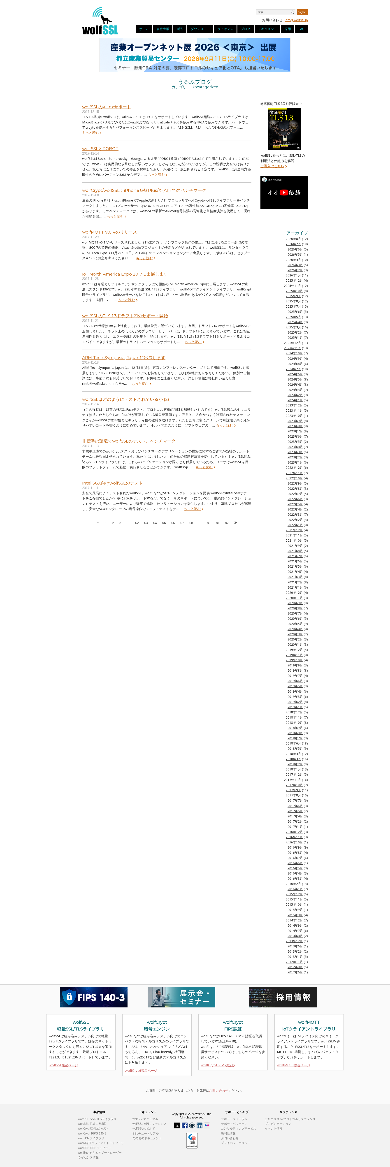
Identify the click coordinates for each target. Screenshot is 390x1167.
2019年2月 (295, 702)
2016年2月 (293, 884)
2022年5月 (295, 504)
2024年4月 (295, 384)
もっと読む (90, 133)
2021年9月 (295, 546)
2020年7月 (295, 613)
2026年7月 (293, 244)
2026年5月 (295, 254)
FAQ (301, 29)
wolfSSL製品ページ (63, 1065)
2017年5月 (295, 811)
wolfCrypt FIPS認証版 (218, 1065)
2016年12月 (294, 832)
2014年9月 (295, 925)
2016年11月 (294, 837)
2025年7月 (293, 306)
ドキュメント (267, 29)
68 (191, 523)
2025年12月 (294, 280)
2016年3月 (295, 878)
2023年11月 (294, 410)
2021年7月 (295, 556)
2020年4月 (295, 629)
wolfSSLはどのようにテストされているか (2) (125, 399)
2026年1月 (293, 275)
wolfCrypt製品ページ (141, 1071)
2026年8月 (293, 239)
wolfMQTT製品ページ (293, 1065)
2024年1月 (295, 400)
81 (218, 523)
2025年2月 (295, 332)
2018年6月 (293, 743)
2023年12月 (294, 405)
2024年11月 (292, 348)
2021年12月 (294, 530)
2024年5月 (295, 379)
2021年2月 (295, 582)
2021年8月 (295, 551)
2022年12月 (294, 467)
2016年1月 (295, 889)
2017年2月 (295, 821)
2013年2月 (295, 951)
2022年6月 (295, 499)
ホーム (144, 29)
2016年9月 (295, 847)
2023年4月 (295, 447)
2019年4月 (295, 691)
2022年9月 (295, 483)
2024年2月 (295, 395)
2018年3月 (293, 759)
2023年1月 (295, 462)
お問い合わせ (218, 1090)
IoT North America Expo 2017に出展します (125, 274)
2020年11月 (294, 598)
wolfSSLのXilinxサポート (106, 106)
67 (182, 523)
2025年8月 (293, 301)
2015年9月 (295, 910)
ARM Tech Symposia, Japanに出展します (123, 357)
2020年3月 (295, 634)
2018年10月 (294, 722)
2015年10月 (294, 904)
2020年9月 (295, 603)
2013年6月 (295, 946)
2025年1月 (295, 337)
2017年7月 (295, 800)
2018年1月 (293, 769)
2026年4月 (293, 260)
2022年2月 (295, 520)
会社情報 (162, 29)
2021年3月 (295, 577)
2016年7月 (295, 858)
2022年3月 (295, 514)
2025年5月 (293, 317)
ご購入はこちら (272, 166)
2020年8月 (295, 608)
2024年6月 (295, 374)
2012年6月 (295, 972)
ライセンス (225, 29)
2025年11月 (292, 286)
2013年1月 (295, 956)
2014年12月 (294, 920)
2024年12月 (292, 343)
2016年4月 (295, 873)
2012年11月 (294, 962)
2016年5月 (295, 868)
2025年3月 (293, 327)
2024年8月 (295, 364)
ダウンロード (200, 29)
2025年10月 (294, 291)
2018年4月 (293, 754)
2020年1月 (295, 644)
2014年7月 (295, 931)
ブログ (245, 29)
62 (137, 523)
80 (209, 523)
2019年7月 (295, 675)
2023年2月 (295, 457)
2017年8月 (293, 795)
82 (227, 523)
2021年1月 (295, 587)
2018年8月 (295, 733)
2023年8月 (295, 426)
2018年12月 (294, 712)
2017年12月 (294, 774)
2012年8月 (295, 967)
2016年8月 (295, 852)
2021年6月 (295, 561)
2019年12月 (294, 650)
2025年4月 (295, 322)
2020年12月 (294, 592)
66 (173, 523)
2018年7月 (295, 738)
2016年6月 (295, 863)
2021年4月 (295, 571)
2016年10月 (294, 842)
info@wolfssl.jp (296, 20)
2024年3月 (295, 390)
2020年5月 (295, 624)
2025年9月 (293, 296)
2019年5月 (295, 686)
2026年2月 (295, 270)
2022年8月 (295, 488)
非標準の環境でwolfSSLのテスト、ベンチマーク (129, 441)
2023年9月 (295, 421)
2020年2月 (295, 639)
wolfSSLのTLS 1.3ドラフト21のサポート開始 (125, 315)
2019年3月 (295, 696)
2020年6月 (295, 618)
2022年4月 (295, 509)
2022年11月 (294, 473)
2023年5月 (295, 441)
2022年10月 (294, 478)
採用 (288, 29)
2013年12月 (294, 941)
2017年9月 (293, 790)
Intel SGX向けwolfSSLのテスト (112, 483)
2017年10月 (294, 785)
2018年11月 (294, 717)
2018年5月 (295, 748)
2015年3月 (295, 915)
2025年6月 (295, 311)
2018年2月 (295, 764)
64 (155, 523)
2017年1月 (295, 826)
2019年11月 (294, 655)
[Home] (100, 20)
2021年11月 (294, 535)
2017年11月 (292, 780)
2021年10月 (294, 540)
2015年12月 (294, 894)
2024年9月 (295, 358)
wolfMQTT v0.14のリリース (109, 232)
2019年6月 (295, 681)
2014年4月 (295, 936)
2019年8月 (295, 670)
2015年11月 (294, 899)
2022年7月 (295, 494)
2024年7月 (293, 369)
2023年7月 (295, 431)
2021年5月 (295, 566)
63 (146, 523)
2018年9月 (295, 728)
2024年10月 (294, 353)
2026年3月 (295, 265)
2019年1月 (295, 707)
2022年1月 (295, 525)
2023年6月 (295, 436)
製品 (180, 29)
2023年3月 (295, 452)
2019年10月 (294, 660)
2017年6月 (295, 806)
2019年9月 (295, 665)
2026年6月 (295, 249)
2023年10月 (294, 416)
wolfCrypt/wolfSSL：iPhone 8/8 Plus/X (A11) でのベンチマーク (144, 190)
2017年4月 (295, 816)
